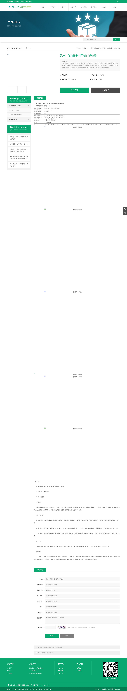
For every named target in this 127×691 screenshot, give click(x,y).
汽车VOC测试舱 (15, 110)
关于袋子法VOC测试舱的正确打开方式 (19, 165)
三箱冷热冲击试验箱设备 (36, 668)
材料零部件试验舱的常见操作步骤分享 (19, 138)
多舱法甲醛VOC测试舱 (35, 673)
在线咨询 (74, 90)
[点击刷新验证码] (62, 627)
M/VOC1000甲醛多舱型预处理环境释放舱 (51, 647)
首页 (42, 7)
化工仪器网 (104, 689)
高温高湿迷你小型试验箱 (47, 652)
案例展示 (84, 7)
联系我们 (105, 90)
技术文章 (94, 7)
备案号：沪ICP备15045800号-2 (42, 689)
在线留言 (104, 7)
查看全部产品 (13, 119)
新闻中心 (73, 7)
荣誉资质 (9, 673)
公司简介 (53, 7)
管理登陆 (110, 689)
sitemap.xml (117, 689)
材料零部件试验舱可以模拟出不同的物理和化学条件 (19, 150)
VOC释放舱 (32, 670)
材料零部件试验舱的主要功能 (19, 144)
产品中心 (63, 7)
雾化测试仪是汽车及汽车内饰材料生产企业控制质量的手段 (19, 157)
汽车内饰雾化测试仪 (95, 48)
